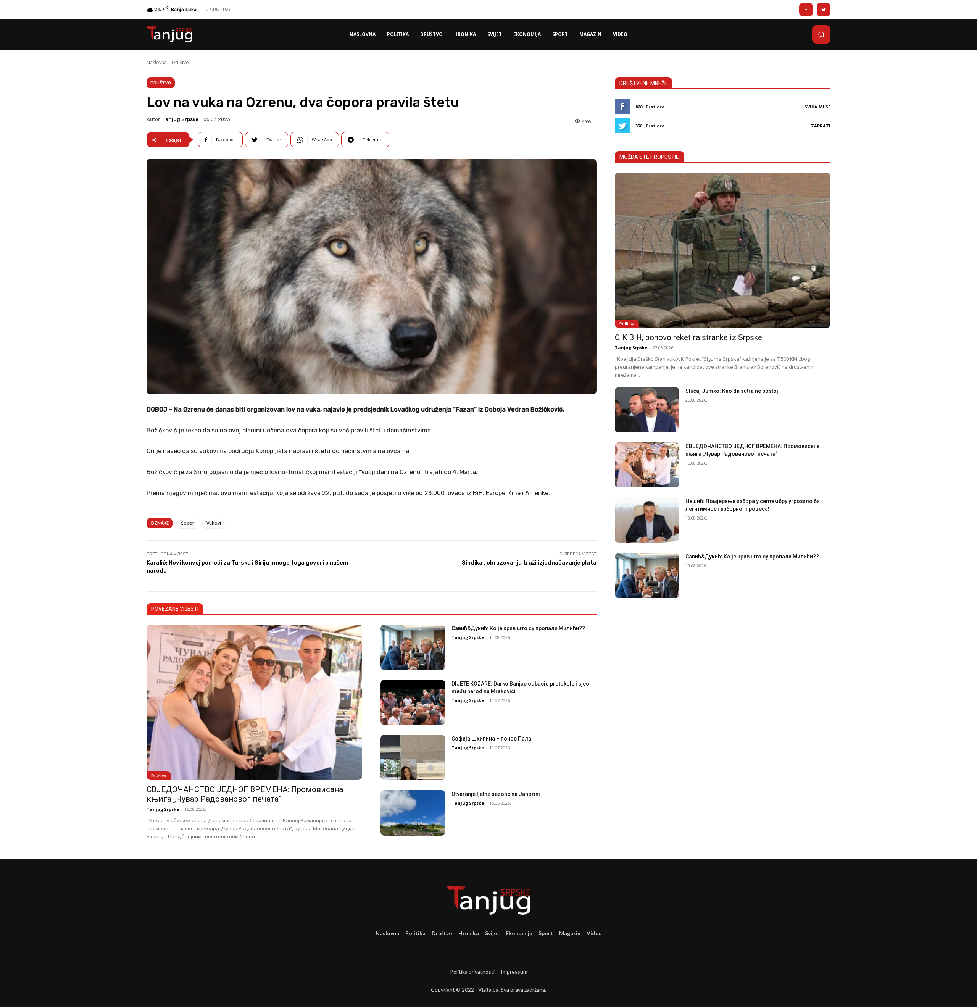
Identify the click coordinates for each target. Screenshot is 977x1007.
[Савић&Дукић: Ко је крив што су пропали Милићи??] (412, 647)
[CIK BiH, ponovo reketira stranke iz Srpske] (722, 250)
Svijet (492, 933)
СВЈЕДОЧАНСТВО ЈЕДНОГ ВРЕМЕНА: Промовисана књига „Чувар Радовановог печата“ (245, 794)
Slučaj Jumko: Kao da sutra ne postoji (732, 391)
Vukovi (213, 523)
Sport (545, 933)
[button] (821, 34)
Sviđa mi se (817, 107)
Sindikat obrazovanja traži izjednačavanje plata (529, 562)
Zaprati (820, 126)
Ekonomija (519, 933)
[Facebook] (806, 9)
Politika (626, 323)
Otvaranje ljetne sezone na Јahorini (495, 794)
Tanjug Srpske (180, 119)
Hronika (468, 933)
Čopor (187, 523)
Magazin (569, 933)
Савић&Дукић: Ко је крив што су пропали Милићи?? (518, 628)
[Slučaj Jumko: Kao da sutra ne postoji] (647, 409)
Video (594, 933)
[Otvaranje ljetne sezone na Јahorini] (412, 813)
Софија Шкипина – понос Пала (491, 739)
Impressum (514, 971)
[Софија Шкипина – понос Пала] (412, 757)
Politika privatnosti (472, 971)
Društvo (180, 62)
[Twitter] (823, 9)
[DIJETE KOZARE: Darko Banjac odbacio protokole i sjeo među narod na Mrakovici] (412, 702)
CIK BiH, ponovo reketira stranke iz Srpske (688, 337)
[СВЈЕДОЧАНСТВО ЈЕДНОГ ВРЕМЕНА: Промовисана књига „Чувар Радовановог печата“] (254, 702)
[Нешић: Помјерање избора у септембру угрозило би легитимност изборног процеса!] (647, 520)
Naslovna (157, 62)
